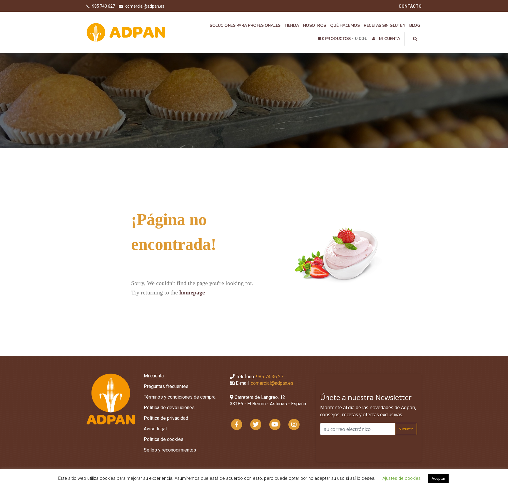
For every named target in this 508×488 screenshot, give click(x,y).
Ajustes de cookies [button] (401, 478)
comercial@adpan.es (144, 6)
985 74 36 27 (269, 376)
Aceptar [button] (438, 478)
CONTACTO (410, 6)
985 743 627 (104, 6)
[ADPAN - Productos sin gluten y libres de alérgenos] (126, 32)
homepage (192, 292)
